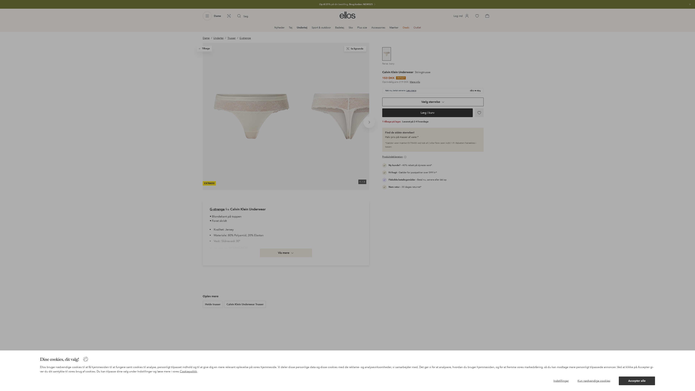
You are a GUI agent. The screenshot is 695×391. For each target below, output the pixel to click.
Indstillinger (561, 380)
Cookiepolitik (188, 371)
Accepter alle (637, 380)
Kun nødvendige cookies (594, 380)
